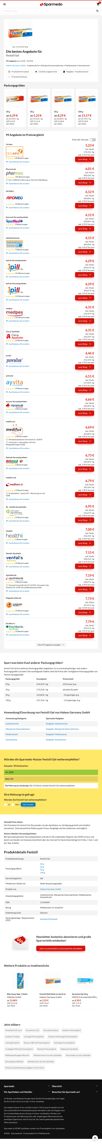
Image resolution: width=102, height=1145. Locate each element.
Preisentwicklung (19, 77)
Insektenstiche (12, 723)
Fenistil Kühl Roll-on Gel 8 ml (53, 994)
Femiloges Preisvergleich (64, 1043)
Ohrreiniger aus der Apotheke (78, 1055)
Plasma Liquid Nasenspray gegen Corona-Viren (24, 1068)
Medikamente (12, 734)
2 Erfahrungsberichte (48, 71)
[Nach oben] (95, 1138)
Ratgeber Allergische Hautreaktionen (62, 729)
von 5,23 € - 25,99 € (19, 61)
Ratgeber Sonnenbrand (56, 739)
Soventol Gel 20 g (80, 994)
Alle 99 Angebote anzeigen (49, 645)
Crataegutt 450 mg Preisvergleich (19, 1049)
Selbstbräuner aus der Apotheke (41, 1061)
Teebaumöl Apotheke (69, 1049)
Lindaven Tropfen (12, 1036)
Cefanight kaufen (12, 1043)
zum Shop (83, 159)
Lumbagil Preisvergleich (34, 1036)
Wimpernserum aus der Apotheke (47, 1055)
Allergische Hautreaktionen (18, 729)
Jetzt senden (28, 804)
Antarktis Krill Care (13, 1030)
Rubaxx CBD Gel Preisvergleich (37, 1043)
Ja (9, 804)
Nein (17, 804)
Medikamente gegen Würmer (17, 1055)
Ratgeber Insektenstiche (57, 723)
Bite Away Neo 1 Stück (17, 994)
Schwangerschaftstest (14, 1061)
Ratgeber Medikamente (56, 734)
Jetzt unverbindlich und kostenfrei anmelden (60, 948)
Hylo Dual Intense (50, 1030)
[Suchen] (97, 11)
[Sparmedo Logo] (51, 4)
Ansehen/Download (48, 919)
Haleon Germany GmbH (16, 65)
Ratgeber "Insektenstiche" (77, 71)
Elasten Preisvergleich (72, 1030)
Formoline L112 (32, 1030)
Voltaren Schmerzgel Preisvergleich (62, 1036)
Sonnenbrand (11, 739)
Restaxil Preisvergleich (46, 1049)
